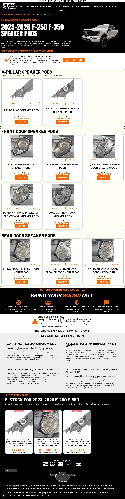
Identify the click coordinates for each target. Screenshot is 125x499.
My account (117, 6)
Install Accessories (82, 6)
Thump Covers (46, 6)
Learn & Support (101, 6)
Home (3, 14)
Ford (24, 14)
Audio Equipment (63, 6)
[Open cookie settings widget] (3, 495)
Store (7, 14)
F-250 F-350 (31, 14)
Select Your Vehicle (28, 6)
